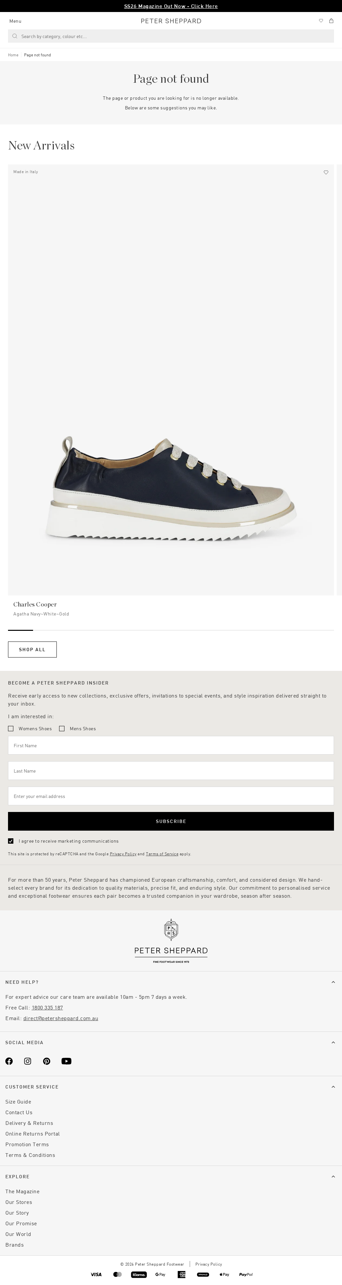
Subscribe (171, 821)
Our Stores (18, 1202)
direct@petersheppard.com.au (61, 1018)
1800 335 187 (47, 1007)
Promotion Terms (27, 1144)
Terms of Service (162, 853)
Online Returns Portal (32, 1133)
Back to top (289, 1270)
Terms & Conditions (30, 1155)
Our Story (17, 1212)
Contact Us (18, 1112)
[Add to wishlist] (326, 172)
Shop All (32, 649)
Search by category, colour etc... (54, 36)
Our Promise (21, 1223)
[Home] (171, 20)
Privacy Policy (123, 853)
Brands (14, 1244)
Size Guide (18, 1101)
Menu (15, 21)
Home (13, 54)
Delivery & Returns (29, 1123)
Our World (18, 1234)
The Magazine (22, 1191)
